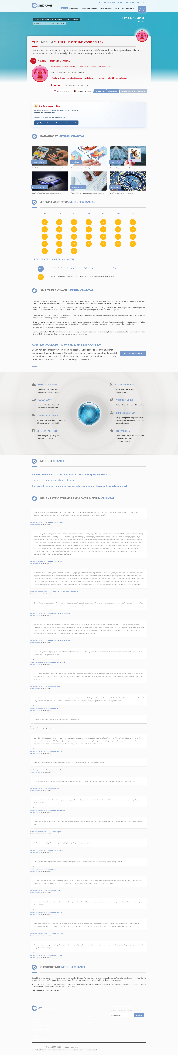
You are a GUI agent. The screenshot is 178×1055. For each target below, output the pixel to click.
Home (37, 19)
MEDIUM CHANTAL (72, 19)
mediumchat (65, 359)
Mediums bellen (87, 1014)
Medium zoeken (63, 1014)
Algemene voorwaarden (41, 1025)
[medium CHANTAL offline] (40, 73)
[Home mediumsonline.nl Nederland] (42, 5)
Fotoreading (128, 8)
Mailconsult (61, 1017)
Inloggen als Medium (78, 1039)
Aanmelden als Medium (41, 1039)
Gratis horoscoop (116, 193)
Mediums (35, 1014)
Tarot (117, 8)
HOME (64, 8)
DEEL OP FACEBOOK (47, 431)
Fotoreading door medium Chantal (122, 168)
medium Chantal (46, 525)
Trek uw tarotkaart (77, 168)
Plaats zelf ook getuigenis (80, 193)
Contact (60, 1022)
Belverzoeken (86, 1017)
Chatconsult (106, 8)
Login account (62, 1019)
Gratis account (37, 1019)
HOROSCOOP (74, 8)
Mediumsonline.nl (39, 1047)
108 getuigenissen (123, 441)
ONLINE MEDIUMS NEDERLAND (52, 19)
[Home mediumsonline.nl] (42, 1008)
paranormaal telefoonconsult (49, 392)
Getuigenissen (87, 1019)
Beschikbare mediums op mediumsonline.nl (47, 168)
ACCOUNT (142, 9)
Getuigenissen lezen (39, 193)
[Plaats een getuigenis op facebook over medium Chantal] (33, 431)
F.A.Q (34, 1022)
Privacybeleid (86, 1022)
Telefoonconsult (90, 8)
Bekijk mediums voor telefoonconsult (57, 123)
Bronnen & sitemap (40, 1029)
